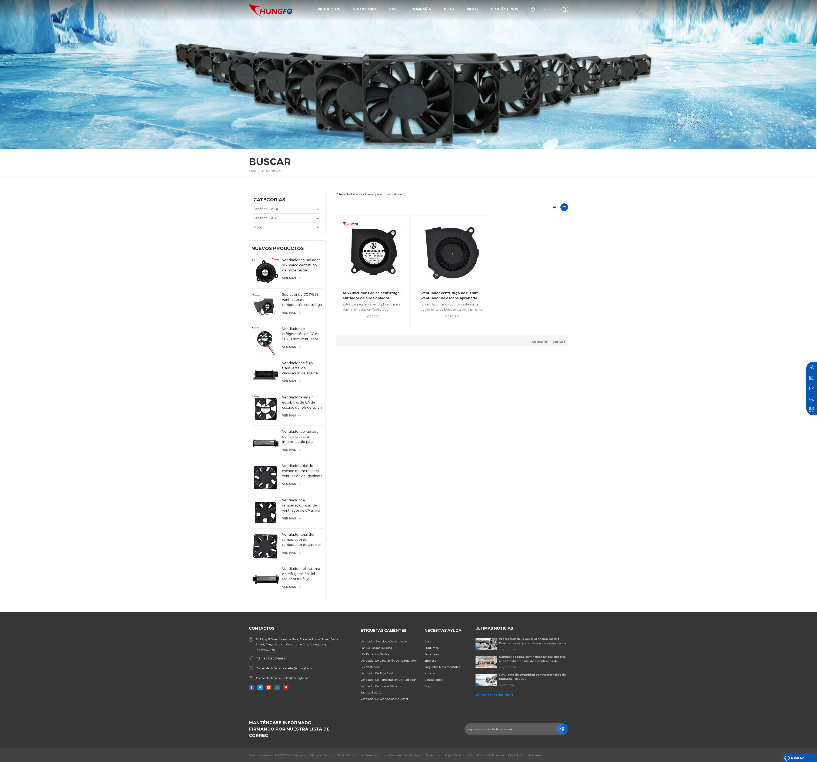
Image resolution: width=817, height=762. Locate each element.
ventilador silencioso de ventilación (384, 641)
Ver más (289, 278)
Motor (258, 227)
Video (472, 9)
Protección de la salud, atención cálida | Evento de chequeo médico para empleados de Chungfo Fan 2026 (532, 641)
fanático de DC (266, 209)
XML (470, 755)
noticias (430, 673)
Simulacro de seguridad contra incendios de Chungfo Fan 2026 (532, 677)
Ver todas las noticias (493, 695)
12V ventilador (370, 667)
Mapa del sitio (454, 755)
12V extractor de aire (375, 654)
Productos (329, 9)
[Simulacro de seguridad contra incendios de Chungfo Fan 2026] (486, 680)
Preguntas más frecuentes (442, 667)
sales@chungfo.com (297, 678)
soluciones (364, 9)
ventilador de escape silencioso (382, 686)
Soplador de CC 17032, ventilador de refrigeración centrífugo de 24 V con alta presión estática (302, 299)
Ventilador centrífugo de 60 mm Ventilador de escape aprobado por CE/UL (449, 296)
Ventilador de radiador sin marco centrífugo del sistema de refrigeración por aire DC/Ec (301, 265)
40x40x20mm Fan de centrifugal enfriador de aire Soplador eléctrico (372, 296)
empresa (430, 660)
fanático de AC (266, 218)
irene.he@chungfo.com (298, 668)
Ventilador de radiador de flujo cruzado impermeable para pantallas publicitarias (301, 436)
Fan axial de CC (371, 692)
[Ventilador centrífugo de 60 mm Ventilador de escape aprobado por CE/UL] (452, 252)
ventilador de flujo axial (377, 673)
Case (394, 9)
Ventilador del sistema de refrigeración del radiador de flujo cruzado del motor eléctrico (301, 574)
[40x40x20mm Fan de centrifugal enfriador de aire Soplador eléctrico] (373, 252)
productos (431, 647)
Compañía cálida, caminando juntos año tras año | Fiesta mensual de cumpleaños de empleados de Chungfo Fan (532, 659)
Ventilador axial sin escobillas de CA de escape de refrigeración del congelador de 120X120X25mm (302, 402)
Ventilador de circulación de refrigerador (389, 660)
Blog (449, 9)
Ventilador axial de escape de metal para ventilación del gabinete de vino (302, 471)
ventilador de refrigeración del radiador (388, 679)
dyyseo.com (433, 755)
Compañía (421, 9)
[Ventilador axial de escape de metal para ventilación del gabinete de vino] (265, 477)
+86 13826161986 (274, 658)
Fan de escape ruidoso (376, 647)
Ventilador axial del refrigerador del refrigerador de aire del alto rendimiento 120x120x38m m (301, 539)
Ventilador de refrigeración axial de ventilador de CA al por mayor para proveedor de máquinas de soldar (301, 505)
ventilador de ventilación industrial (384, 699)
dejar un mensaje (797, 759)
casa (427, 641)
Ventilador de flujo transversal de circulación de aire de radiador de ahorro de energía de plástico (300, 368)
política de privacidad (491, 755)
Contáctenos (504, 9)
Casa (252, 171)
